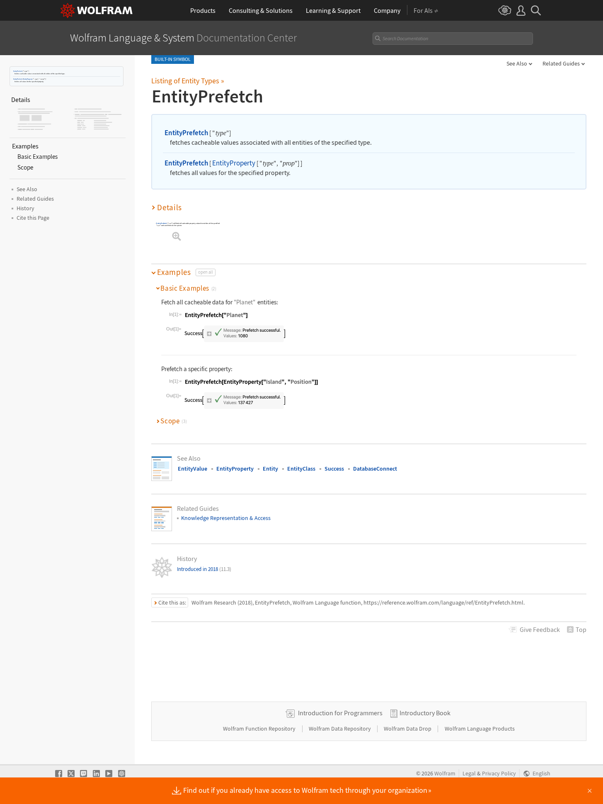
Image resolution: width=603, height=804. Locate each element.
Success (334, 468)
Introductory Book (425, 713)
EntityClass (301, 468)
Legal (469, 773)
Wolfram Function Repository (260, 728)
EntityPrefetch (17, 71)
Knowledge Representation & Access (226, 518)
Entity (270, 468)
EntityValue (192, 468)
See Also (516, 63)
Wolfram (444, 773)
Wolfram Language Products (480, 728)
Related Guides (561, 63)
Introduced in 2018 (204, 569)
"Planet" (244, 302)
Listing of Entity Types (187, 80)
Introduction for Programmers (340, 713)
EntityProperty (27, 79)
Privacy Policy (499, 773)
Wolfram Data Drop (408, 728)
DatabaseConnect (375, 468)
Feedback (540, 629)
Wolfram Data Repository (340, 728)
